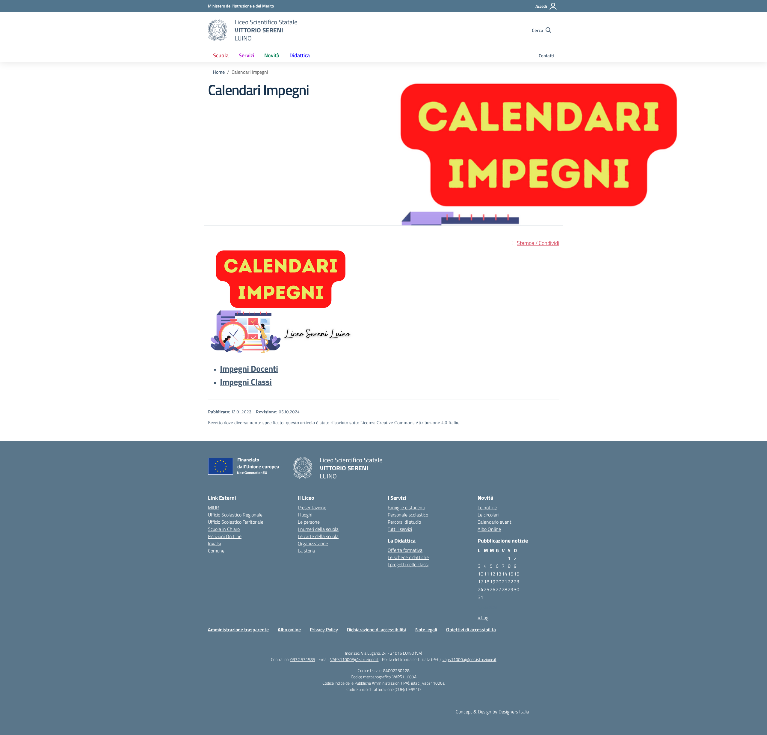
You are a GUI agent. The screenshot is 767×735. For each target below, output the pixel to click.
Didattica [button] (299, 55)
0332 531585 (302, 659)
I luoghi (305, 514)
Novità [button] (271, 55)
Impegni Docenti (249, 368)
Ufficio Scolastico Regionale (235, 514)
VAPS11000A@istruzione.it (354, 659)
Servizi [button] (246, 55)
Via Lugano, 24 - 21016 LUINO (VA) (391, 653)
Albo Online (489, 529)
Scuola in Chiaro (224, 529)
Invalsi (214, 543)
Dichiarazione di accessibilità (376, 629)
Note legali (426, 629)
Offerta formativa (405, 550)
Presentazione (312, 507)
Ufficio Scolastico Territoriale (235, 521)
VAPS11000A (404, 677)
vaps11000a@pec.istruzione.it (469, 659)
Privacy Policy (324, 629)
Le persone (309, 521)
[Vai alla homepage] (217, 30)
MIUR (213, 507)
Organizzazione (313, 543)
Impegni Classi (246, 381)
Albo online (289, 629)
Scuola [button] (221, 55)
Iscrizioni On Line (224, 536)
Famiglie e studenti (406, 507)
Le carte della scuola (318, 536)
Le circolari (488, 514)
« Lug (483, 617)
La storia (306, 550)
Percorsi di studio (404, 521)
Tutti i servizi (400, 529)
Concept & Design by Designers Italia (492, 711)
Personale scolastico (408, 514)
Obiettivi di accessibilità (471, 629)
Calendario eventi (495, 521)
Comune (216, 550)
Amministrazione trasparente (238, 629)
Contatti (546, 55)
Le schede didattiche (408, 557)
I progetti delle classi (408, 564)
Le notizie (487, 507)
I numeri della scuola (318, 529)
